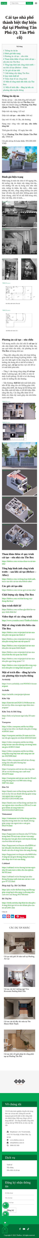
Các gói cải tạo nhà (11, 70)
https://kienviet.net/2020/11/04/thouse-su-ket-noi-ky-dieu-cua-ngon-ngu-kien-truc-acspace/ (18, 705)
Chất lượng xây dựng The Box (16, 73)
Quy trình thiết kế (11, 76)
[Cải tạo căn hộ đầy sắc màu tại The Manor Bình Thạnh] (19, 1008)
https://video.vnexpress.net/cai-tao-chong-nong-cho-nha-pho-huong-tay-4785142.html (18, 762)
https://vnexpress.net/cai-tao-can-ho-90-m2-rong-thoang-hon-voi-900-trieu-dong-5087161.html (19, 780)
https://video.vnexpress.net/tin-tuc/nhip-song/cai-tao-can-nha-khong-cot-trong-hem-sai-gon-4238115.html (19, 744)
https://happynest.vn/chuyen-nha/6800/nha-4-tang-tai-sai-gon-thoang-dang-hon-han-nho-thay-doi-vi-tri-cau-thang (19, 856)
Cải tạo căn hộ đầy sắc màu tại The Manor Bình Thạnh (17, 1022)
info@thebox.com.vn (17, 1143)
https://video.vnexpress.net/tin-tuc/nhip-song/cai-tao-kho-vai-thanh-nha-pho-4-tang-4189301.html (19, 728)
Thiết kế (9, 1165)
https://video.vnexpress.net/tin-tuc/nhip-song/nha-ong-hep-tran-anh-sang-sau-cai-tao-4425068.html (18, 753)
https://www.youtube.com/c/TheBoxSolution (20, 620)
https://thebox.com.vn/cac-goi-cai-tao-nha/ (19, 590)
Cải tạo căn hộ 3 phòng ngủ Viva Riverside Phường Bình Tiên (16, 990)
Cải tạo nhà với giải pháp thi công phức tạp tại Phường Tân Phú (19, 1055)
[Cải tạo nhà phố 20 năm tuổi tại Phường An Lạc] (19, 943)
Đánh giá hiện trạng (11, 53)
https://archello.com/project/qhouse (16, 694)
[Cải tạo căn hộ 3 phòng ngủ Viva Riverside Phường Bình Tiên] (19, 976)
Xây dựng (10, 1167)
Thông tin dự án (10, 50)
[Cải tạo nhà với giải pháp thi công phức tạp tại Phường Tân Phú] (19, 1041)
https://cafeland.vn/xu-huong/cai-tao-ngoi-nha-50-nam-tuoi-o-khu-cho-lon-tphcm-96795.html (19, 869)
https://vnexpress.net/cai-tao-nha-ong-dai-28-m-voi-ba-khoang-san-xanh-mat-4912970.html (18, 771)
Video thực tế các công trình (15, 79)
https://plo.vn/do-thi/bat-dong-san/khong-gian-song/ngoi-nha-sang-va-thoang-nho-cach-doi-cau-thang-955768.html (18, 892)
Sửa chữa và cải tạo (13, 1170)
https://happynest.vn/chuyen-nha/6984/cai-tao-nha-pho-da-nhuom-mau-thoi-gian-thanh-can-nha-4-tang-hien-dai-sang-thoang (19, 847)
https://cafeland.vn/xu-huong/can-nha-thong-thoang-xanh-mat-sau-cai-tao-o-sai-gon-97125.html (18, 879)
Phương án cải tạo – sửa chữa (15, 56)
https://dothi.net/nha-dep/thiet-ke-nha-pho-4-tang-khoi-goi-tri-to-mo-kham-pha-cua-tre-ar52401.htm (19, 905)
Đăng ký (10, 1210)
